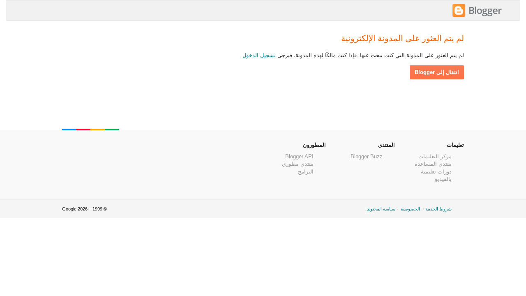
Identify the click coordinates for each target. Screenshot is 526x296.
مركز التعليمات (435, 156)
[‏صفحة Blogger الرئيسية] (477, 16)
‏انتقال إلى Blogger (437, 72)
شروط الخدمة (438, 208)
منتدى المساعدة (433, 164)
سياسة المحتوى (381, 208)
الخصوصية (410, 208)
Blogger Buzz (367, 156)
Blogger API (299, 156)
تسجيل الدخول (259, 55)
